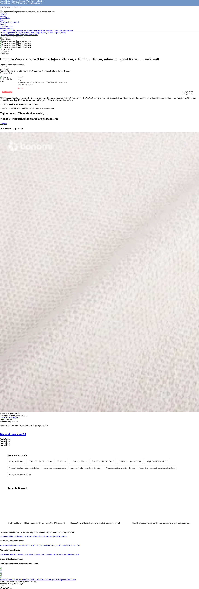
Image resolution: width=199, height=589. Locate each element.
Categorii (7, 33)
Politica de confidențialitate (23, 580)
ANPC (39, 580)
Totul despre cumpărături (9, 545)
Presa (54, 554)
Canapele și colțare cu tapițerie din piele (120, 468)
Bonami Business (46, 554)
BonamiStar (74, 554)
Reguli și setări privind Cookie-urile (63, 580)
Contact (3, 554)
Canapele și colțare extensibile (55, 468)
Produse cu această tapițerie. (10, 418)
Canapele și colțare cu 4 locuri (20, 475)
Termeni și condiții (6, 580)
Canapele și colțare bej (79, 461)
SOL (35, 580)
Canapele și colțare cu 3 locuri (130, 461)
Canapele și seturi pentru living (27, 33)
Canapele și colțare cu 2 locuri (103, 461)
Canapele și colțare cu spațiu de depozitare (86, 468)
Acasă (2, 33)
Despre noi (21, 554)
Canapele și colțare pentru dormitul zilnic (24, 468)
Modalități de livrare (25, 545)
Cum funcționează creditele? (69, 545)
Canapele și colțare (59, 33)
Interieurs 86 (61, 461)
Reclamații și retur (39, 545)
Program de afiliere (63, 554)
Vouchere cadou (11, 554)
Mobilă (13, 33)
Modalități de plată (52, 545)
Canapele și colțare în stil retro (156, 461)
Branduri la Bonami (32, 554)
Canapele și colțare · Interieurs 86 (40, 461)
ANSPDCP (46, 580)
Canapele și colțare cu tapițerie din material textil (157, 468)
